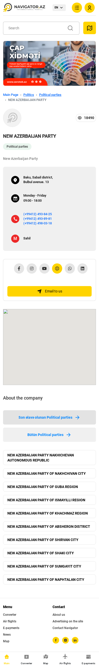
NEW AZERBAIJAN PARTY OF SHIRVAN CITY (42, 540)
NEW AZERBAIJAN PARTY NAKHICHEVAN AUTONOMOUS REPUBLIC (40, 457)
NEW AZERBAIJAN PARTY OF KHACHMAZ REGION (47, 513)
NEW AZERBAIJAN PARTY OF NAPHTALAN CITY (45, 580)
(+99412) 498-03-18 (37, 223)
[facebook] (56, 640)
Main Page (10, 95)
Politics (28, 95)
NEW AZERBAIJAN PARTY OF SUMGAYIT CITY (44, 566)
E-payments (11, 628)
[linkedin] (75, 640)
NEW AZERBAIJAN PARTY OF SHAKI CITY (40, 553)
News (7, 634)
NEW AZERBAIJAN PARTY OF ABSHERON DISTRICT (48, 526)
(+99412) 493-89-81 (37, 219)
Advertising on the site (68, 621)
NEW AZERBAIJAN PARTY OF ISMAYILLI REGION (46, 500)
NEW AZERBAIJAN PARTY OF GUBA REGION (42, 487)
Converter (9, 615)
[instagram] (65, 640)
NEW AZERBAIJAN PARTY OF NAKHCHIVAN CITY (46, 473)
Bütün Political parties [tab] (45, 435)
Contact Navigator (65, 628)
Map (6, 641)
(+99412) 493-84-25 (37, 214)
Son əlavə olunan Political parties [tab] (45, 417)
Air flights (9, 621)
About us (59, 615)
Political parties (50, 95)
